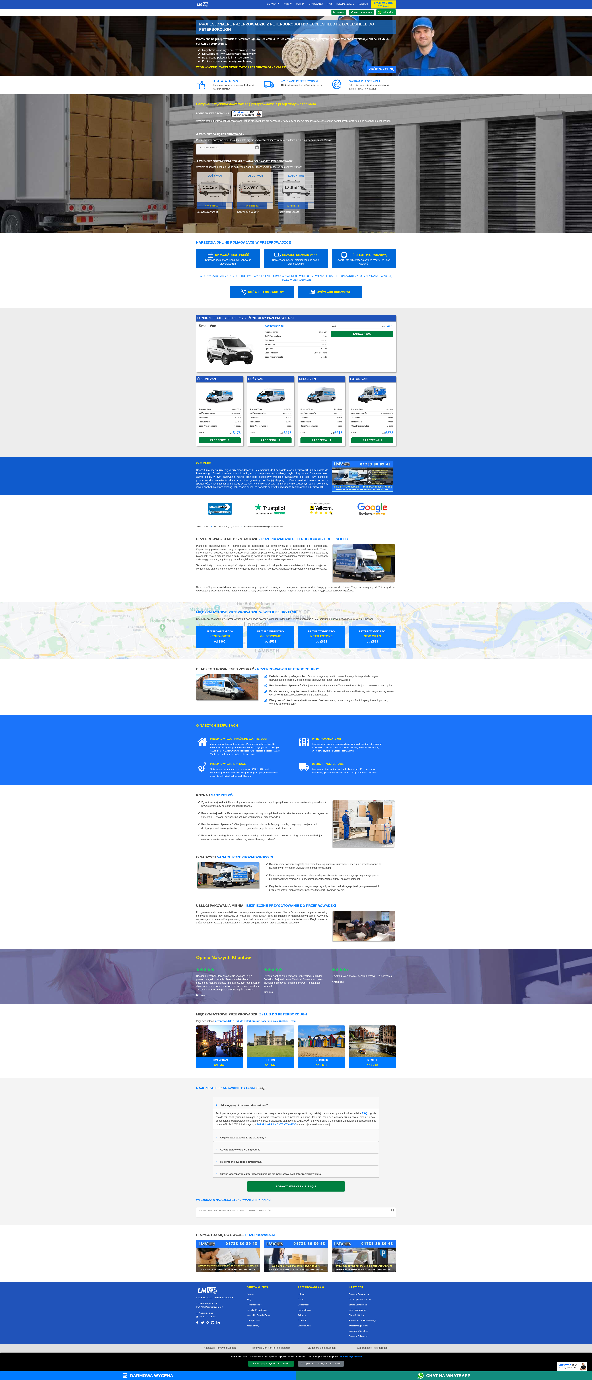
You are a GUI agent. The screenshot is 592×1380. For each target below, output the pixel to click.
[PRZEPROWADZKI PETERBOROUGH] (207, 1290)
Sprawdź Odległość (358, 1336)
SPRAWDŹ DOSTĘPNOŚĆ (228, 259)
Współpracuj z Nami (358, 1325)
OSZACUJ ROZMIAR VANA (296, 259)
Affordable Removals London (220, 1348)
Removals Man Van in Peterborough (270, 1348)
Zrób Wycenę (381, 69)
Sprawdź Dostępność (359, 1294)
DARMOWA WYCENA (151, 1375)
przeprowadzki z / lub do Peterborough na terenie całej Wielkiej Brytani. (256, 1021)
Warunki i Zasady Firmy (258, 1315)
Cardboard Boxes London (321, 1348)
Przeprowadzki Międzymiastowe (226, 527)
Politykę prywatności (351, 1356)
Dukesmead (304, 1304)
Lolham (301, 1294)
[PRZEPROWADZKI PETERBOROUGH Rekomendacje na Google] (372, 509)
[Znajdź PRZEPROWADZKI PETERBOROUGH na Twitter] (202, 1323)
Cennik (300, 3)
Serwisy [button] (272, 3)
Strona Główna (203, 527)
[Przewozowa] (296, 1256)
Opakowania (316, 3)
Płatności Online (356, 1315)
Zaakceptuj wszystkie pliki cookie (271, 1363)
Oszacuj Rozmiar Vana (360, 1299)
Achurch (302, 1315)
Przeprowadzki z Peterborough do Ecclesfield (263, 527)
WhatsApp (388, 12)
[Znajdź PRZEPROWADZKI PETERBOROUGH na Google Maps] (207, 1323)
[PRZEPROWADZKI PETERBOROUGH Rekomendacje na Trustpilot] (270, 509)
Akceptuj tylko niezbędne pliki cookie (321, 1363)
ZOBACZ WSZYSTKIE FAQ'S (296, 1186)
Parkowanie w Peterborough (362, 1320)
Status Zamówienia (358, 1304)
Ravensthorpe (305, 1310)
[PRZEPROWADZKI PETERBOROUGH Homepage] (202, 4)
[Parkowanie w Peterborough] (364, 1256)
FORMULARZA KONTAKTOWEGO (276, 1124)
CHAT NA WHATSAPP (448, 1375)
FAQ (364, 1113)
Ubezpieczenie (254, 1320)
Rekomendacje (345, 3)
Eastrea (301, 1299)
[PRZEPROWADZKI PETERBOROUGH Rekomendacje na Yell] (321, 509)
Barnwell (302, 1320)
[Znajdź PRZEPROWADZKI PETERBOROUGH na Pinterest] (212, 1323)
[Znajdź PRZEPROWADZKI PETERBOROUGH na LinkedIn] (218, 1323)
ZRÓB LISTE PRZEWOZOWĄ (364, 259)
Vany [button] (287, 3)
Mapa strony (253, 1325)
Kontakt (363, 3)
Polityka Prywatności (257, 1310)
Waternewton (304, 1325)
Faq (329, 3)
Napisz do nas (205, 1313)
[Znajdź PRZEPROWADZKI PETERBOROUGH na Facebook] (197, 1323)
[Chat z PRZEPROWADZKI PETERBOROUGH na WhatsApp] (421, 1376)
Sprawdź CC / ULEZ (358, 1331)
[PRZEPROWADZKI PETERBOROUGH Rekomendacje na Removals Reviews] (220, 509)
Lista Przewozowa (357, 1310)
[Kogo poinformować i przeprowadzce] (228, 1256)
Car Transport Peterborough (372, 1348)
